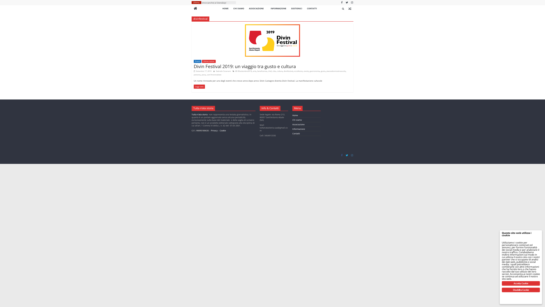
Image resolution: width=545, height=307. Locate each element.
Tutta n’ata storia (200, 114)
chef (270, 71)
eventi (306, 71)
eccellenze (298, 71)
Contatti (312, 8)
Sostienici (296, 8)
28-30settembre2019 (243, 71)
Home (225, 8)
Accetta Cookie (521, 283)
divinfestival (288, 71)
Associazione (256, 8)
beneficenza (262, 71)
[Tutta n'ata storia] (195, 8)
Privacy (214, 130)
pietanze (197, 74)
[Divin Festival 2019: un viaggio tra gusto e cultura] (272, 25)
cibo (274, 71)
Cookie (223, 130)
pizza (204, 74)
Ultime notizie (208, 61)
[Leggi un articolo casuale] (349, 8)
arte (254, 71)
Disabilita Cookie (521, 290)
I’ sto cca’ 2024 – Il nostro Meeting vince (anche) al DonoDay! (217, 4)
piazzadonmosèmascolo (336, 71)
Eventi (197, 61)
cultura (280, 71)
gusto (323, 71)
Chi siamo (238, 8)
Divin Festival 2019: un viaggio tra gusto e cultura (245, 66)
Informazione (278, 8)
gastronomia (315, 71)
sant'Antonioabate (214, 74)
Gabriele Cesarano (223, 71)
